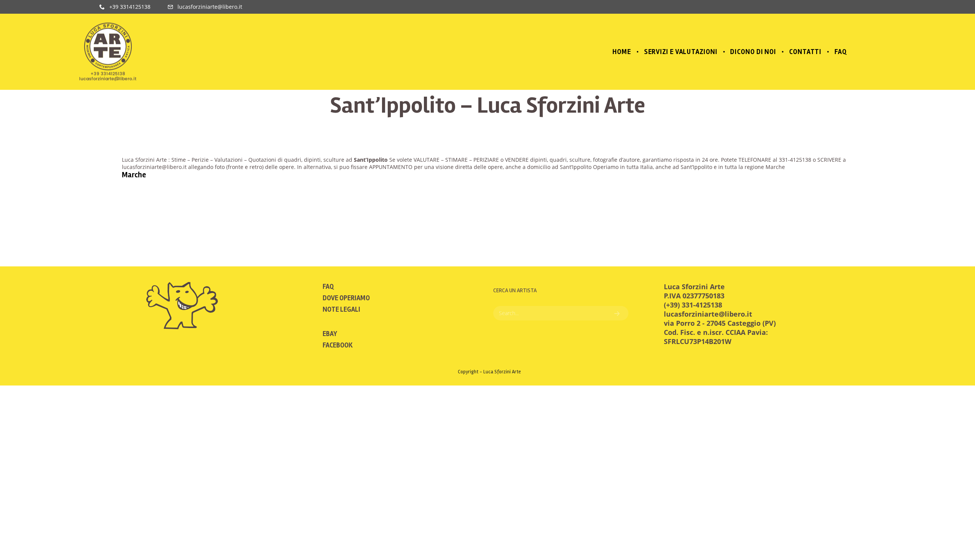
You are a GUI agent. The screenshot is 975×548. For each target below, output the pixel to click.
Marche (134, 175)
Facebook (338, 345)
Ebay (330, 334)
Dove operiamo (346, 298)
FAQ (328, 286)
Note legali (341, 309)
